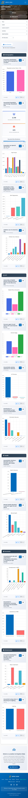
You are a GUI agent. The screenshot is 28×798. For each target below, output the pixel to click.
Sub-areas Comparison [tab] (9, 47)
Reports (17, 779)
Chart (18, 97)
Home (3, 779)
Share (14, 12)
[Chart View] (20, 60)
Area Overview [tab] (7, 44)
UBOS (17, 781)
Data (23, 97)
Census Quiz (12, 781)
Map (10, 779)
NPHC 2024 (8, 2)
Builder (13, 779)
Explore (6, 779)
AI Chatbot (23, 779)
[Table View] (23, 60)
